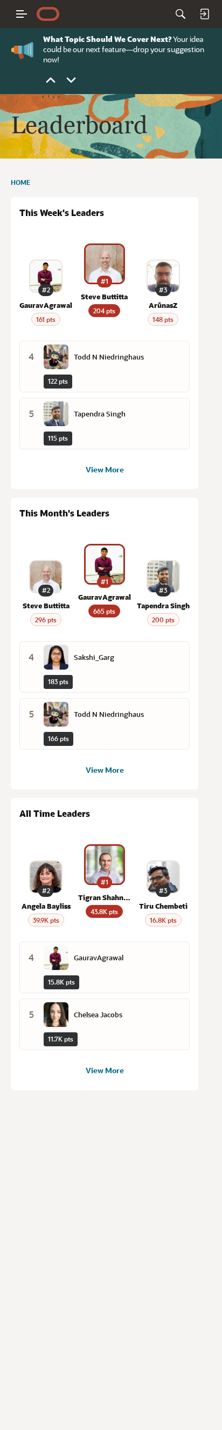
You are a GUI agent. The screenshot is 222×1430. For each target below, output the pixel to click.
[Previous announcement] (50, 80)
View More (105, 469)
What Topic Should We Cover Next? (107, 39)
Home (20, 182)
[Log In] (204, 14)
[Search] (180, 14)
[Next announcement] (71, 80)
